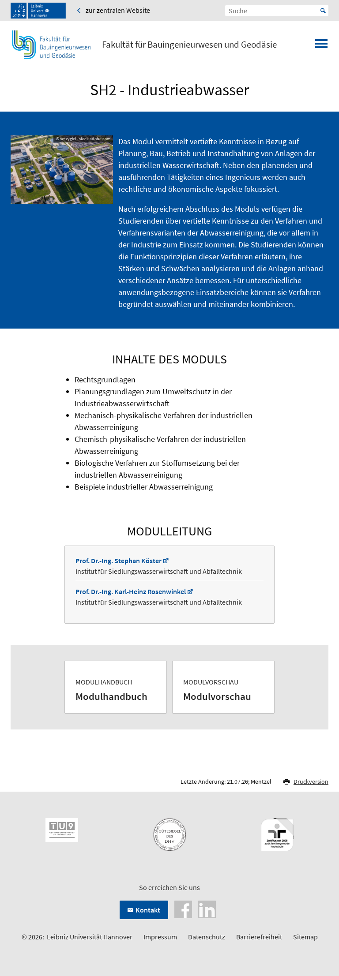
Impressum (160, 936)
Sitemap (305, 936)
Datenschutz (206, 936)
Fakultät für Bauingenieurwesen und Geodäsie (189, 44)
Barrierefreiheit (259, 936)
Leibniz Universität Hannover (89, 936)
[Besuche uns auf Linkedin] (207, 908)
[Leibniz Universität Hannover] (38, 11)
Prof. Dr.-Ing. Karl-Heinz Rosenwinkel (130, 591)
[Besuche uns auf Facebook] (183, 908)
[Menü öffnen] (321, 46)
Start (323, 10)
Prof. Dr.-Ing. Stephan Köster (118, 560)
